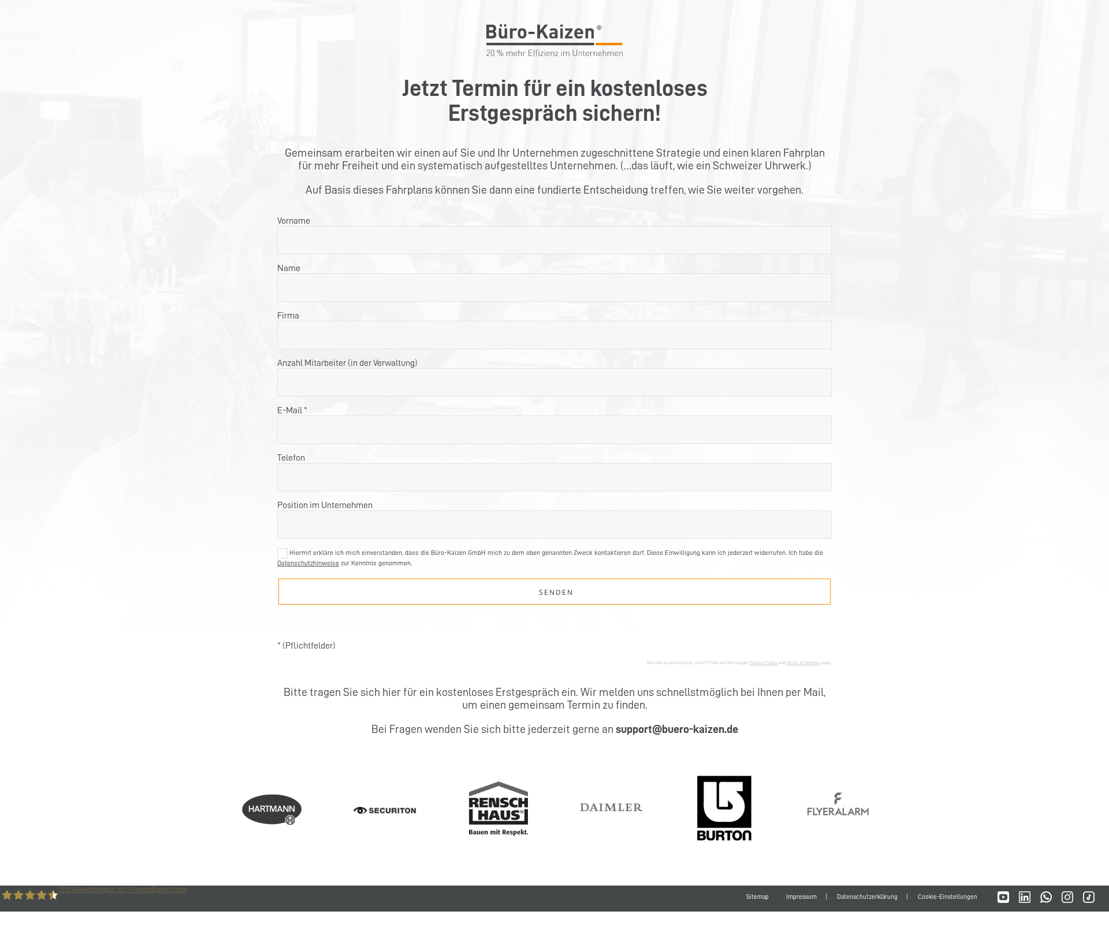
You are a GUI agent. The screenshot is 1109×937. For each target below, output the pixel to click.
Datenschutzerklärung (867, 897)
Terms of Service (803, 662)
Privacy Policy (763, 662)
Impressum (801, 897)
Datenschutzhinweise (308, 563)
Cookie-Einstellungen (947, 897)
